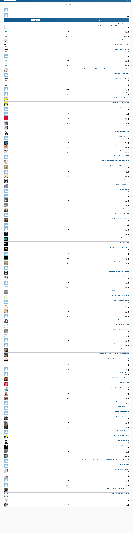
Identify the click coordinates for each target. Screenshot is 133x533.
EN (0, 0)
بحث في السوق (12, 0)
